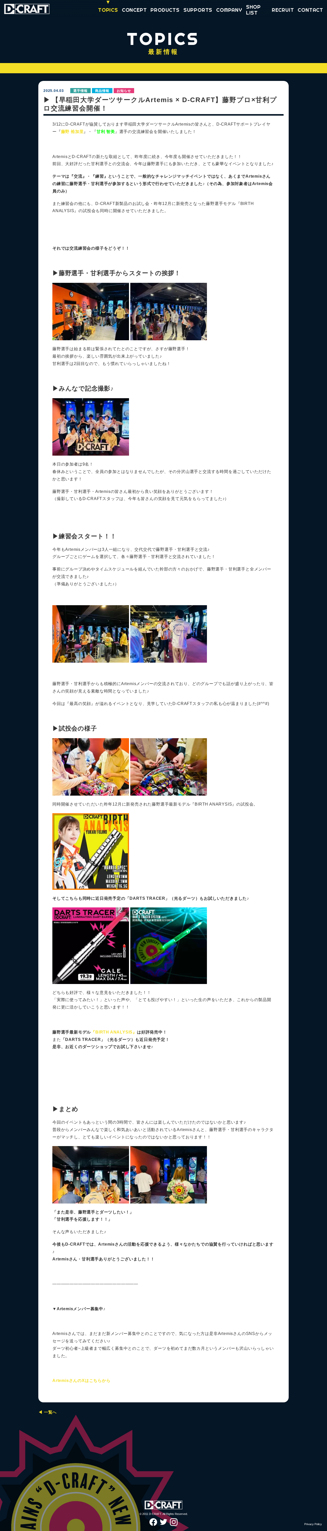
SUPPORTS (197, 10)
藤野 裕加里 (72, 131)
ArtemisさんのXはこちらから (81, 1380)
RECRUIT (283, 10)
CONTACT (310, 10)
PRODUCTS (164, 10)
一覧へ (50, 1412)
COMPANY (229, 10)
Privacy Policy (313, 1524)
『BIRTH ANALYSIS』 (114, 1032)
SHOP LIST (253, 10)
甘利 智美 (106, 131)
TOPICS (108, 10)
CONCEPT (134, 10)
